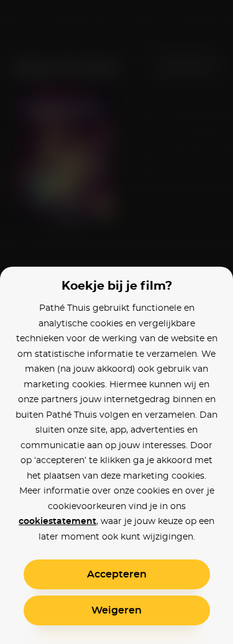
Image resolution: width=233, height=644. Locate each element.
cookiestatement (57, 521)
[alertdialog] (116, 322)
